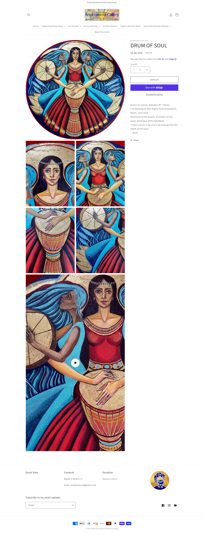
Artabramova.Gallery (98, 529)
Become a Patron (110, 479)
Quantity (133, 64)
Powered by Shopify (111, 529)
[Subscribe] (72, 505)
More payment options (154, 94)
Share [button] (136, 140)
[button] (29, 15)
